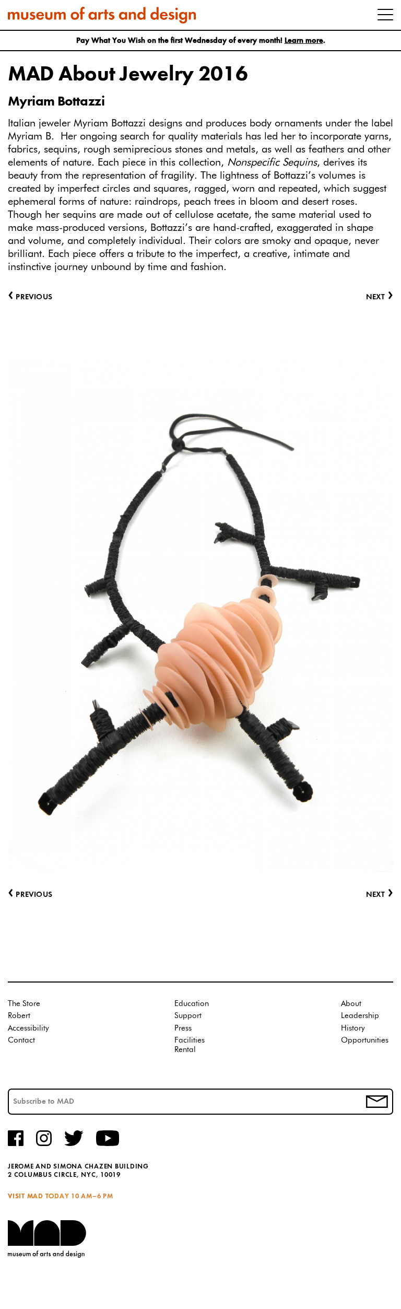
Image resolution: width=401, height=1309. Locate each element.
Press (183, 1028)
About (351, 1004)
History (353, 1028)
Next (379, 895)
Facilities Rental (189, 1045)
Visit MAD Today (38, 1196)
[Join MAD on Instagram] (44, 1144)
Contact (21, 1040)
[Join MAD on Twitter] (74, 1144)
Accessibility (28, 1028)
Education (191, 1004)
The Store (24, 1004)
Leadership (360, 1016)
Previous (30, 895)
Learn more (304, 41)
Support (188, 1016)
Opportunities (364, 1040)
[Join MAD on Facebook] (15, 1144)
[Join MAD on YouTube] (107, 1144)
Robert (19, 1016)
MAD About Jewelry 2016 (127, 74)
